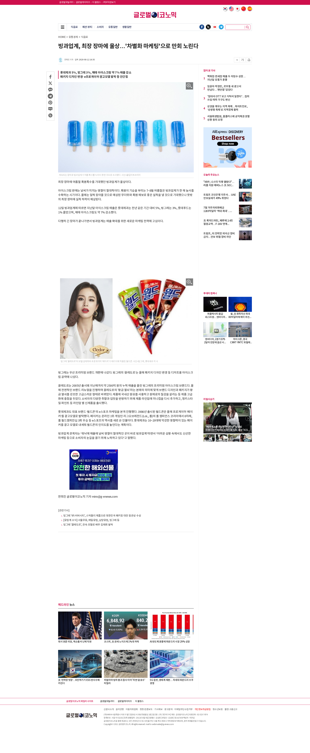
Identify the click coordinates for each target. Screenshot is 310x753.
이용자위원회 (132, 709)
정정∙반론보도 (146, 709)
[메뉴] (62, 27)
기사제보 (158, 709)
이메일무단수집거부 (183, 709)
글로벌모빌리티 (66, 2)
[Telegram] (221, 27)
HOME (62, 37)
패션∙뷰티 (87, 27)
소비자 (100, 27)
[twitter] (208, 27)
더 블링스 (96, 2)
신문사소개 (109, 709)
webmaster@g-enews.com (163, 724)
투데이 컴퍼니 (210, 293)
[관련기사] (63, 510)
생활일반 (127, 27)
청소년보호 (218, 709)
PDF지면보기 (109, 2)
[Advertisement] (126, 250)
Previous (207, 418)
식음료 (74, 27)
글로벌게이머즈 (83, 2)
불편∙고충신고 (231, 709)
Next (247, 418)
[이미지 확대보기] (189, 86)
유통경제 (73, 37)
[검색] (247, 27)
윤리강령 (120, 709)
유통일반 (113, 27)
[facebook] (201, 27)
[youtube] (214, 27)
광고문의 (168, 709)
